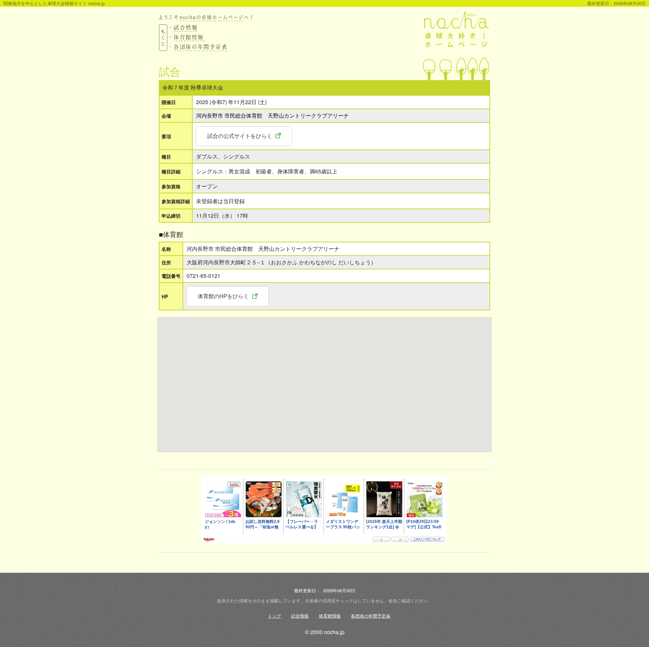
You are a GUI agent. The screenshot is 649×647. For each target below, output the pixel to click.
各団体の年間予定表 (370, 616)
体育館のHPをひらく (223, 296)
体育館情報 (330, 616)
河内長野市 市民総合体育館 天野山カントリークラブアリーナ (272, 115)
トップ (274, 616)
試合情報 (300, 616)
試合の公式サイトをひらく (239, 136)
